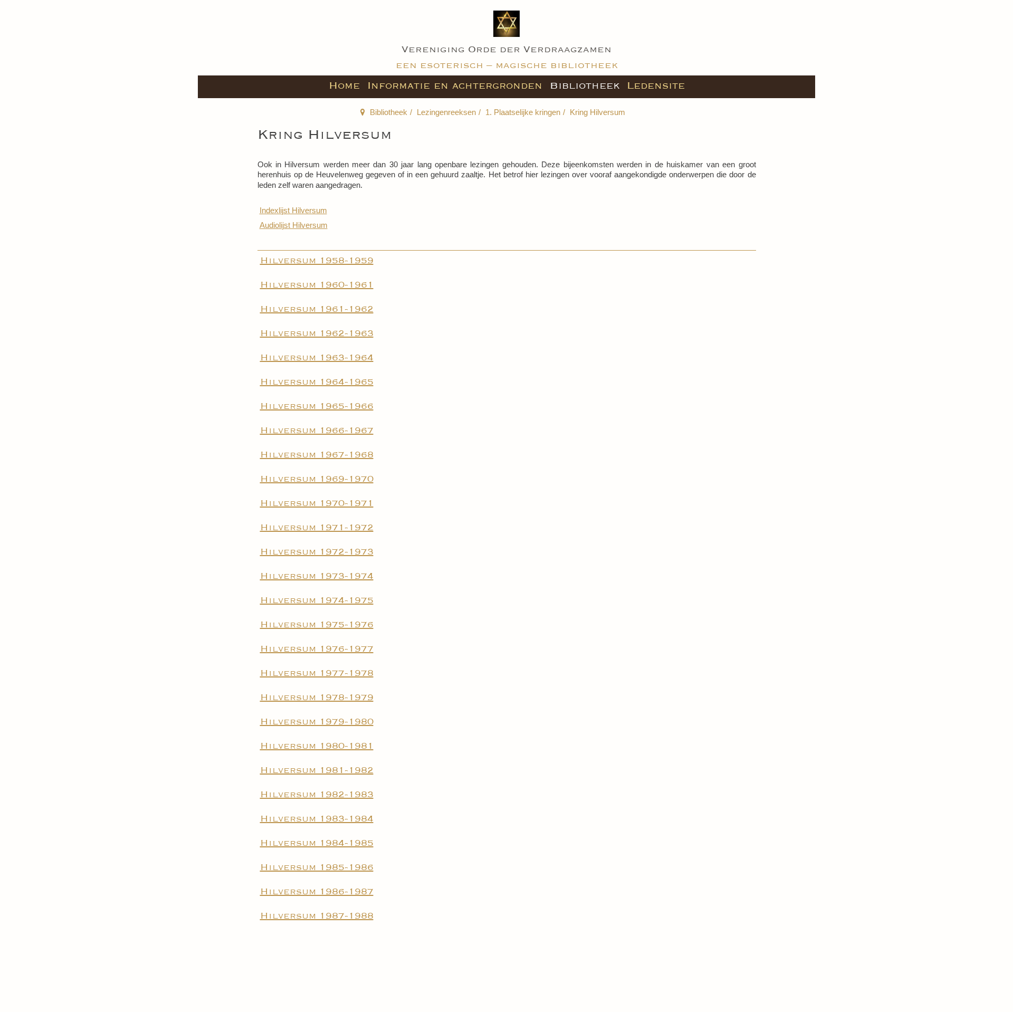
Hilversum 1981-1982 (317, 770)
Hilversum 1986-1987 (317, 891)
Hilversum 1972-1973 (317, 552)
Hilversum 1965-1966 (317, 406)
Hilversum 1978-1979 (317, 697)
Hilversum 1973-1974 (317, 576)
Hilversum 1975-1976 (317, 624)
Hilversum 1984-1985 (317, 843)
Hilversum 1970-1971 (317, 503)
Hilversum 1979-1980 (317, 722)
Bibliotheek (584, 85)
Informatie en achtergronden (454, 85)
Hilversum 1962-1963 (317, 333)
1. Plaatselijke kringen (522, 112)
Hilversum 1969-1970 (317, 479)
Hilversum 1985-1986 (317, 867)
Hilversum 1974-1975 (317, 600)
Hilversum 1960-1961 (317, 285)
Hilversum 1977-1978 (317, 673)
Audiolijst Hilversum (294, 225)
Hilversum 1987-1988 (317, 916)
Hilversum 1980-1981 (317, 746)
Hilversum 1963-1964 (317, 357)
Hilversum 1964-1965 (317, 382)
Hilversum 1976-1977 (317, 649)
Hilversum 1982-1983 (317, 794)
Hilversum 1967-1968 (317, 455)
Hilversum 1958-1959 (317, 260)
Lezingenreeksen (446, 112)
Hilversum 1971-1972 (317, 527)
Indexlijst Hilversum (293, 210)
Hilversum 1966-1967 (317, 430)
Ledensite (656, 85)
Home (344, 85)
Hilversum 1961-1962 (317, 309)
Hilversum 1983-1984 (317, 819)
